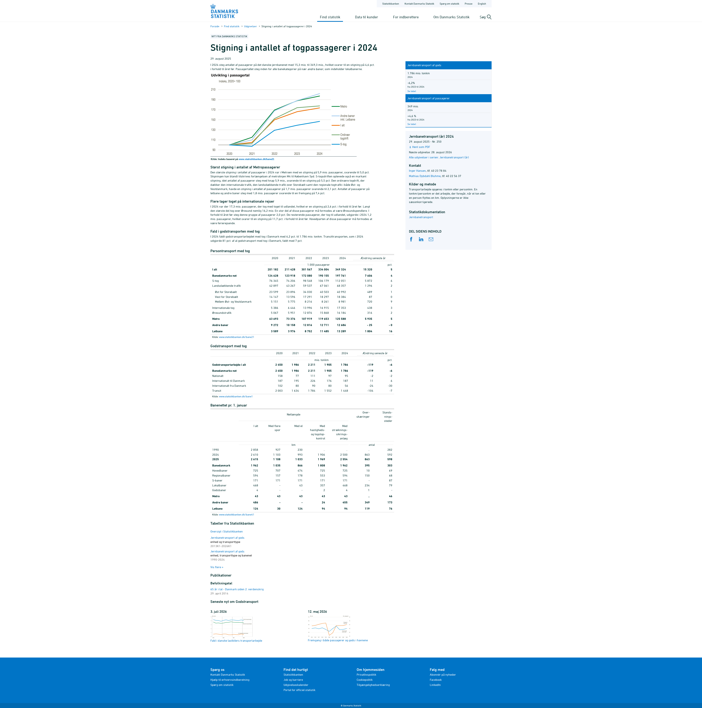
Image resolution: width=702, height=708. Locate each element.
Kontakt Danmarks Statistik (419, 3)
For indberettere (406, 17)
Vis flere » (216, 567)
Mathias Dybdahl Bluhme (425, 176)
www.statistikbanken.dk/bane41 (236, 514)
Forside (214, 26)
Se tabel (411, 91)
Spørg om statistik (449, 3)
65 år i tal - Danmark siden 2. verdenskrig (237, 589)
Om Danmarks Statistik (451, 17)
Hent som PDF (421, 146)
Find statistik (330, 17)
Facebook (436, 679)
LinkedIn (435, 684)
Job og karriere (293, 679)
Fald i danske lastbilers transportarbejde (236, 640)
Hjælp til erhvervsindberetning (229, 679)
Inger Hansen (417, 170)
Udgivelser (250, 26)
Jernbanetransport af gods (227, 542)
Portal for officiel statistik (299, 690)
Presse (468, 3)
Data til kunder (366, 17)
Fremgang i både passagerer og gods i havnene (338, 640)
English (482, 3)
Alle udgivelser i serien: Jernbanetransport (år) (439, 157)
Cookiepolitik (365, 679)
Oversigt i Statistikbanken (226, 531)
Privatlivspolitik (366, 674)
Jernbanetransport (421, 217)
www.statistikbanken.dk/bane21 (256, 159)
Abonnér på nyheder (443, 674)
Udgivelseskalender (296, 684)
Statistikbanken (390, 3)
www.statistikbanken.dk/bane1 (236, 396)
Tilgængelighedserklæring (373, 684)
